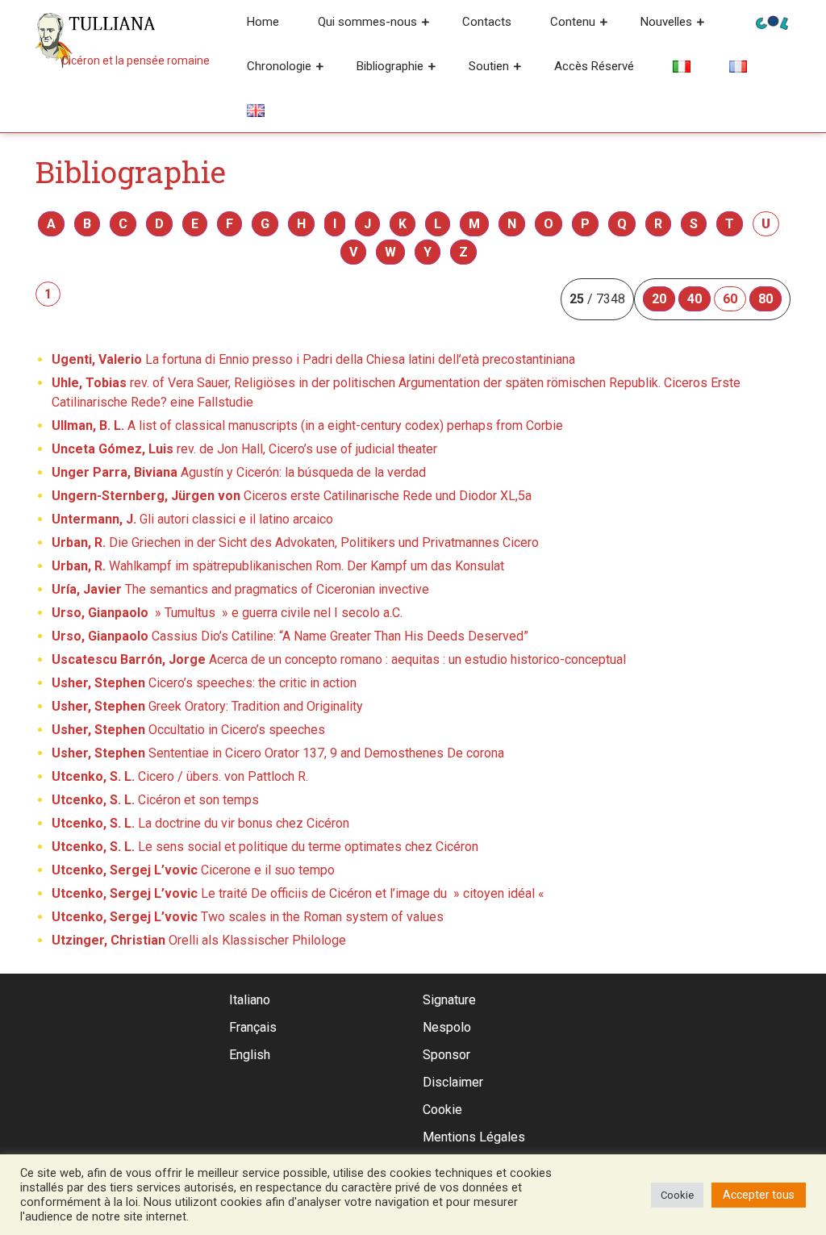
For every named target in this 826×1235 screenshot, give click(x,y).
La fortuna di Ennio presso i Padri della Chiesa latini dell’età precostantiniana (313, 359)
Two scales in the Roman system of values (248, 916)
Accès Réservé (594, 66)
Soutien (489, 66)
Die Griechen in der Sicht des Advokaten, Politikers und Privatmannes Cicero (295, 542)
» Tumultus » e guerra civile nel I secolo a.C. (227, 612)
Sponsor (446, 1054)
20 (659, 299)
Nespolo (447, 1027)
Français (253, 1027)
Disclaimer (453, 1082)
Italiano (249, 1000)
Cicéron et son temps (155, 799)
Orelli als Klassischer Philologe (199, 940)
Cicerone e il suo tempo (193, 870)
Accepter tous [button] (759, 1194)
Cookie (442, 1109)
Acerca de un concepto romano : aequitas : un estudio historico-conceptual (339, 659)
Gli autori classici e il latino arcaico (192, 519)
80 (765, 299)
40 (694, 299)
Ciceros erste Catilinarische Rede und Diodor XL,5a (292, 495)
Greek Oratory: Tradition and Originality (207, 706)
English (249, 1054)
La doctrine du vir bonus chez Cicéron (200, 823)
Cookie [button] (677, 1195)
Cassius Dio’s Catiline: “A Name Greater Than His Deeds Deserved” (290, 636)
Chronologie (279, 66)
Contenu (572, 22)
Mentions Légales (474, 1137)
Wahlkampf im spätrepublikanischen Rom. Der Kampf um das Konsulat (278, 566)
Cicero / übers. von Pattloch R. (180, 776)
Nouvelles (666, 22)
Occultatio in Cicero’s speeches (188, 729)
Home (263, 22)
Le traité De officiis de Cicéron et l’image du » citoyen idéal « (300, 893)
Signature (449, 1000)
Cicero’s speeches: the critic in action (204, 683)
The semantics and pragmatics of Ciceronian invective (240, 589)
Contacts (486, 22)
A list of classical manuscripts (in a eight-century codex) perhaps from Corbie (307, 425)
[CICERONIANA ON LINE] (772, 21)
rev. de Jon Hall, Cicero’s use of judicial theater (244, 449)
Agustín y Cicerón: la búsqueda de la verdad (239, 472)
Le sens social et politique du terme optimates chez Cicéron (265, 846)
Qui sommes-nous (367, 22)
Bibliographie (390, 66)
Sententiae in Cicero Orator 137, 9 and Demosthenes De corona (278, 753)
